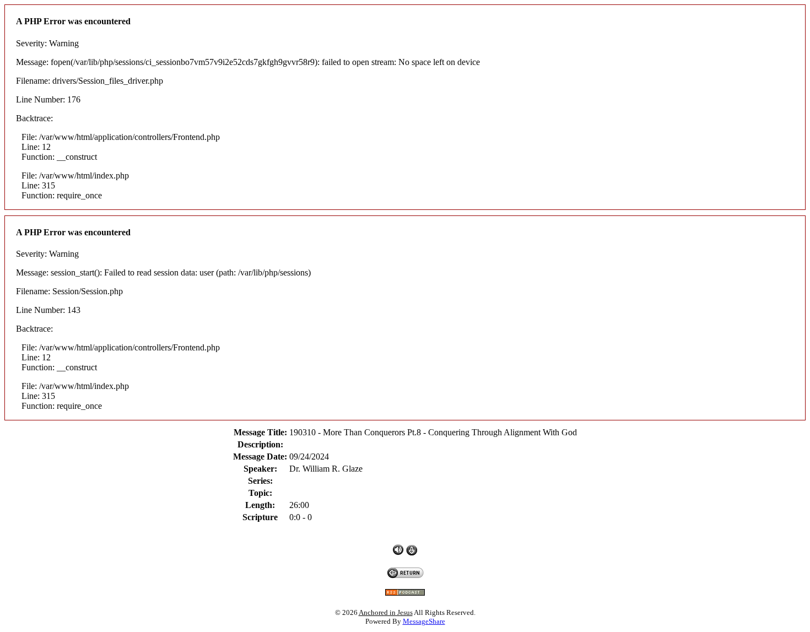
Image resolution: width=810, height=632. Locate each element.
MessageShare (424, 621)
